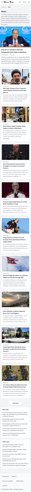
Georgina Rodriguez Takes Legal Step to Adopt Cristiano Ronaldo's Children (14, 450)
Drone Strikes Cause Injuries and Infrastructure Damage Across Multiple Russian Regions (14, 429)
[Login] (29, 2)
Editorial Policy (20, 481)
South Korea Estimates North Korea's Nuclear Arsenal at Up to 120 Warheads (14, 434)
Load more (15, 403)
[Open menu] (2, 2)
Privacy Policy (5, 476)
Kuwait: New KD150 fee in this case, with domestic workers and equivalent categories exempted (15, 464)
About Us (14, 476)
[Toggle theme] (20, 2)
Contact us (4, 485)
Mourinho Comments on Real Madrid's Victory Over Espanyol (14, 455)
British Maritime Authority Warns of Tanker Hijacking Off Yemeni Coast (13, 420)
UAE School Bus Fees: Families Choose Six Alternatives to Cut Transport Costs (13, 445)
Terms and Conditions (7, 481)
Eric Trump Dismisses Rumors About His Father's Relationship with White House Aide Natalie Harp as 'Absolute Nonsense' (14, 414)
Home (4, 7)
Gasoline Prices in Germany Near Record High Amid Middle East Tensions (14, 459)
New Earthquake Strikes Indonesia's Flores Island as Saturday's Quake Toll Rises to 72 (15, 424)
